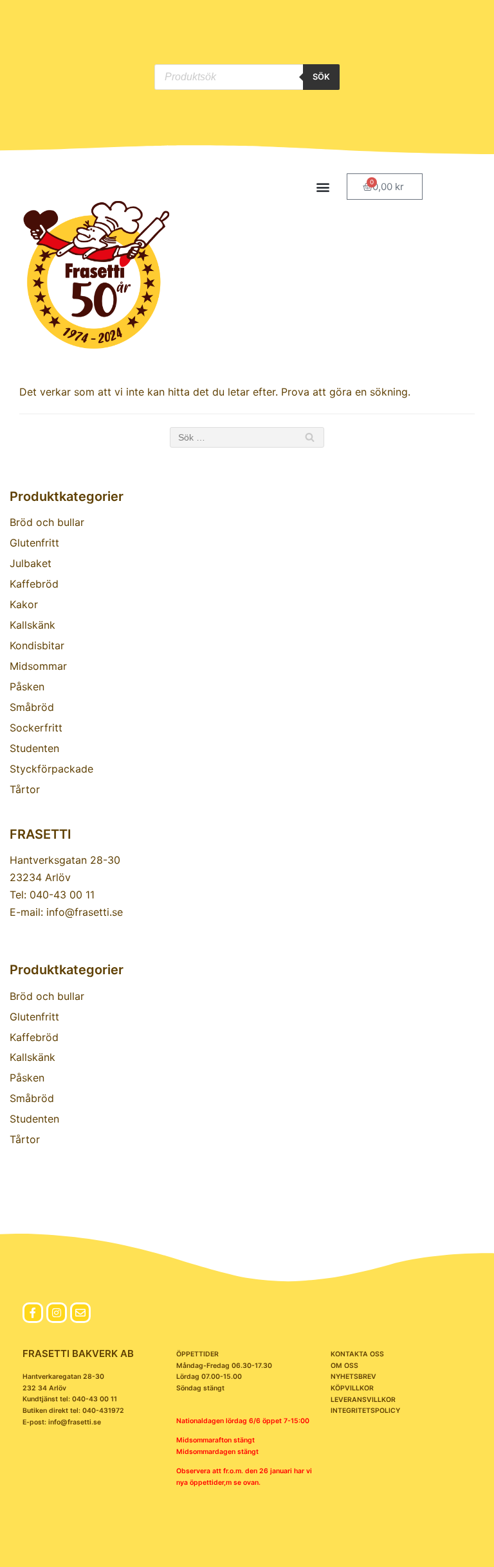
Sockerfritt (36, 727)
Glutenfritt (34, 542)
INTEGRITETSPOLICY (365, 1410)
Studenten (34, 748)
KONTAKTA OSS (357, 1354)
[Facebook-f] (33, 1312)
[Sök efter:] (247, 437)
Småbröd (32, 707)
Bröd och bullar (47, 522)
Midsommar (38, 666)
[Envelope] (80, 1312)
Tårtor (25, 789)
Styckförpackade (51, 768)
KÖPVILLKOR (352, 1388)
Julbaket (30, 563)
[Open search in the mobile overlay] (246, 77)
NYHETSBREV (353, 1376)
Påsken (27, 686)
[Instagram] (56, 1312)
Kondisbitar (37, 645)
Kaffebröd (34, 583)
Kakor (24, 604)
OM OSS (344, 1365)
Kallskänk (32, 624)
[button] (323, 186)
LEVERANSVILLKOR (363, 1400)
